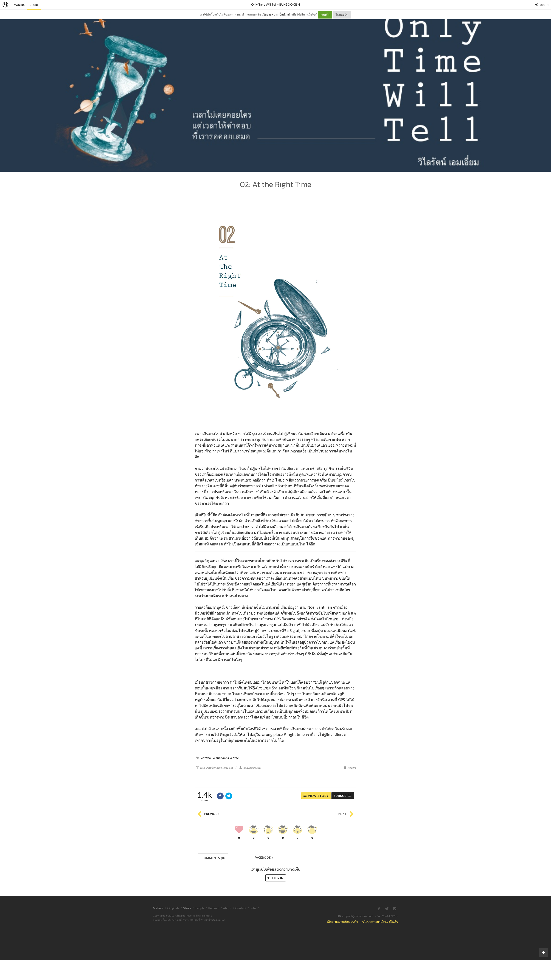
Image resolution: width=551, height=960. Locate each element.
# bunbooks (221, 757)
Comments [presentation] (213, 858)
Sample (199, 908)
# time (234, 757)
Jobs (253, 908)
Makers (19, 4)
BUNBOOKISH (289, 4)
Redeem (213, 908)
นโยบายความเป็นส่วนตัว (276, 14)
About (227, 908)
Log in (277, 878)
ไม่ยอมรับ (342, 15)
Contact (240, 908)
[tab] (213, 857)
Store (34, 4)
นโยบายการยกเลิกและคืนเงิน (380, 921)
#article (206, 757)
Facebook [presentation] (263, 859)
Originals (173, 908)
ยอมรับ (325, 15)
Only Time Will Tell (263, 4)
